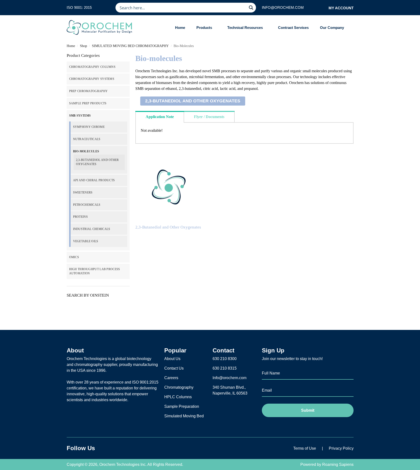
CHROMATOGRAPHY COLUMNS (92, 67)
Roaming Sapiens (338, 464)
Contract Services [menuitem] (293, 27)
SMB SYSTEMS (80, 115)
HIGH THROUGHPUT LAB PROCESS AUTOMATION (94, 271)
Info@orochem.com (229, 378)
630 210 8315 (225, 368)
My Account (341, 8)
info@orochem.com (283, 7)
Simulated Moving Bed (184, 416)
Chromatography (178, 387)
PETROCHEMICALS (87, 204)
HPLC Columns (178, 397)
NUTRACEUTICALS (87, 139)
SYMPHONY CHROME (89, 127)
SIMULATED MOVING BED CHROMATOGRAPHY (130, 46)
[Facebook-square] (106, 448)
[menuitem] (206, 27)
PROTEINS (80, 216)
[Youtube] (131, 448)
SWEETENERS (83, 192)
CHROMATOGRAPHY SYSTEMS (92, 79)
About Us (172, 359)
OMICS (74, 257)
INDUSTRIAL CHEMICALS (91, 229)
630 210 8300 (225, 359)
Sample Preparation (181, 406)
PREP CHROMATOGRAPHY (88, 91)
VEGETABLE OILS (85, 241)
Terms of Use (304, 448)
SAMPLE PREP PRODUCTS (88, 103)
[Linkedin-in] (119, 448)
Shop (83, 46)
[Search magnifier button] (251, 7)
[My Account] (323, 7)
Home (71, 46)
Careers (171, 378)
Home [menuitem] (180, 27)
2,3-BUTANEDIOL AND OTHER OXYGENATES (192, 100)
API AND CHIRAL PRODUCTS (94, 180)
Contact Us (174, 368)
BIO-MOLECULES (86, 151)
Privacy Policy (341, 448)
